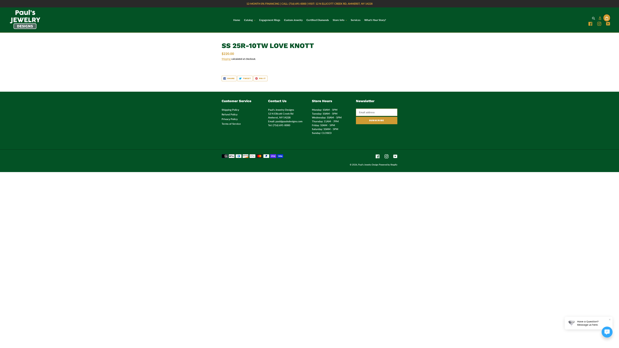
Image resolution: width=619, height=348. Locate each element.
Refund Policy (229, 114)
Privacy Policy (230, 119)
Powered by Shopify (388, 164)
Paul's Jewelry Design (368, 164)
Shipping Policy (230, 109)
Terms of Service (231, 123)
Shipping (226, 58)
